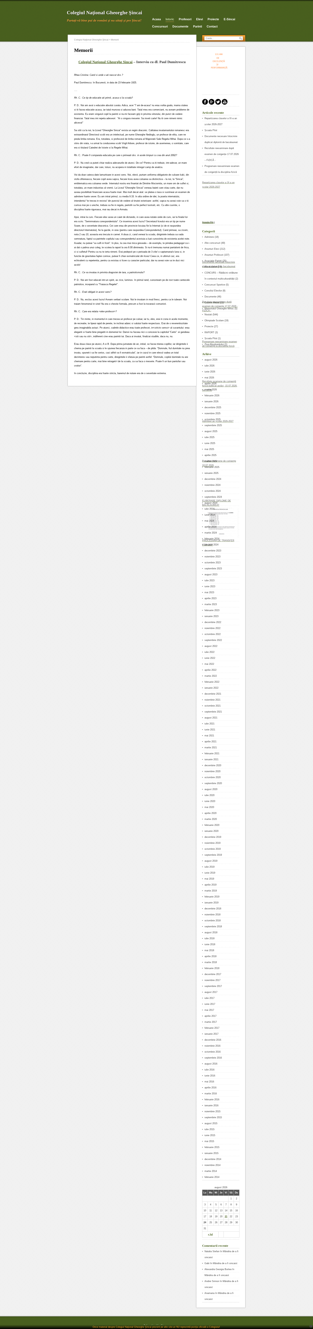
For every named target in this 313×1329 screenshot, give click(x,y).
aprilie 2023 (210, 598)
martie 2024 (211, 532)
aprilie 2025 (210, 455)
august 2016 (211, 1063)
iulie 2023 (209, 580)
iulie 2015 (209, 1129)
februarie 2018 (212, 968)
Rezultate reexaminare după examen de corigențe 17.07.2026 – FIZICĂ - (222, 154)
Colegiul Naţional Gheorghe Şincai (104, 12)
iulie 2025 (209, 437)
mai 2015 (209, 1141)
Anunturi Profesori (214, 254)
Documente (210, 296)
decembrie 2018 (213, 908)
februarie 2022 (212, 682)
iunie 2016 (210, 1075)
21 (226, 1216)
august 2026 (211, 359)
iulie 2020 (209, 795)
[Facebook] (205, 103)
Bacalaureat (211, 266)
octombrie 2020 (213, 777)
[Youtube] (225, 103)
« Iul (210, 1234)
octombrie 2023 (213, 562)
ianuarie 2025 (211, 473)
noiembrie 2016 (212, 1045)
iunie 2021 (210, 729)
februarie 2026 (212, 395)
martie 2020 (211, 819)
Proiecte (213, 19)
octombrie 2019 (213, 849)
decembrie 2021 (213, 693)
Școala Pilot (211, 130)
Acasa (156, 19)
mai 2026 (209, 377)
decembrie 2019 (213, 837)
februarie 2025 (212, 467)
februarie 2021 (212, 753)
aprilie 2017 (210, 1016)
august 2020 (211, 789)
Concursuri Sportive (215, 284)
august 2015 (211, 1123)
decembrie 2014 (213, 1159)
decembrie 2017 (213, 974)
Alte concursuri (212, 243)
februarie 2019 (212, 896)
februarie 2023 (212, 610)
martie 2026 (211, 389)
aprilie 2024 (210, 526)
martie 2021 (211, 747)
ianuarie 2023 (211, 616)
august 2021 (211, 717)
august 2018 (211, 932)
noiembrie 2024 (212, 485)
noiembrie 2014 (212, 1165)
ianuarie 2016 (211, 1105)
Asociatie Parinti (213, 260)
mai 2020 (209, 807)
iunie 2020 (210, 801)
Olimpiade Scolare (214, 320)
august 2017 (211, 992)
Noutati (208, 314)
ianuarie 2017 (211, 1034)
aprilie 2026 (210, 383)
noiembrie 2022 (212, 628)
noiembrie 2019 (212, 843)
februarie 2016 (212, 1099)
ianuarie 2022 (211, 687)
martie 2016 (211, 1093)
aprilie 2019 (210, 884)
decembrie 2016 (213, 1039)
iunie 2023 (210, 586)
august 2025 (211, 431)
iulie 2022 (209, 652)
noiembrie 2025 (212, 413)
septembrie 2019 (213, 855)
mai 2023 (209, 592)
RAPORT (209, 332)
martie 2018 (211, 962)
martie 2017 (211, 1022)
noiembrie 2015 (212, 1111)
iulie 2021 (209, 723)
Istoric (170, 19)
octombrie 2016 (213, 1051)
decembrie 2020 (213, 765)
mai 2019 (209, 878)
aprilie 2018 (210, 956)
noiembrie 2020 (212, 771)
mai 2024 (209, 520)
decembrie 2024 (213, 479)
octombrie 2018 (213, 920)
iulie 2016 (209, 1069)
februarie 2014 (212, 1177)
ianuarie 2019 (211, 902)
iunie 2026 (210, 371)
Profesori (185, 19)
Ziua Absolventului (214, 344)
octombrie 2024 (213, 491)
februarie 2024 (212, 538)
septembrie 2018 (213, 926)
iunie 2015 (210, 1135)
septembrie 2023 (213, 568)
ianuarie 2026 (211, 401)
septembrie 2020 (213, 783)
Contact (212, 26)
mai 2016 (209, 1081)
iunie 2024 (210, 514)
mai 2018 (209, 950)
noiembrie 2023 (212, 556)
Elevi (199, 19)
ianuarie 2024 (211, 544)
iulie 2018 (209, 938)
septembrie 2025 (213, 425)
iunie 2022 (210, 658)
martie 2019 (211, 890)
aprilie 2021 (210, 741)
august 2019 (211, 860)
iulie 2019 (209, 866)
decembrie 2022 (213, 622)
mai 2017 (209, 1010)
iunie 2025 (210, 443)
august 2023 (211, 574)
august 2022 (211, 646)
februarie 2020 (212, 825)
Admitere (209, 237)
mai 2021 (209, 735)
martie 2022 (211, 676)
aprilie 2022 (210, 670)
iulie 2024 (209, 508)
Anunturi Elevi (212, 249)
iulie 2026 (209, 365)
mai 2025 (209, 449)
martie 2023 (211, 604)
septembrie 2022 (213, 640)
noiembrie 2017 (212, 980)
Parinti (197, 26)
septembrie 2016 (213, 1057)
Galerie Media (212, 302)
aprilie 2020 (210, 813)
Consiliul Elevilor (213, 290)
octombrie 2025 (213, 419)
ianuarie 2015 (211, 1153)
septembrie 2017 (213, 986)
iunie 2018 (210, 944)
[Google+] (211, 103)
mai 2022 (209, 664)
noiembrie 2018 (212, 914)
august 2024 (211, 503)
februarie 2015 (212, 1147)
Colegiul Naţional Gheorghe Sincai (105, 62)
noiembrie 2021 (212, 699)
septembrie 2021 (213, 711)
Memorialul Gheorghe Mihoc (219, 308)
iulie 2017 (209, 998)
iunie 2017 (210, 1004)
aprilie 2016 (210, 1087)
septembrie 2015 (213, 1117)
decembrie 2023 (213, 550)
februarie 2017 (212, 1028)
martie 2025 (211, 461)
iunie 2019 (210, 872)
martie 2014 (211, 1171)
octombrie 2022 (213, 634)
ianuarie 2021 (211, 759)
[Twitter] (218, 103)
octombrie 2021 (213, 705)
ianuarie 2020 (211, 831)
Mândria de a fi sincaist (225, 1263)
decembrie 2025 (213, 407)
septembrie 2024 (213, 497)
